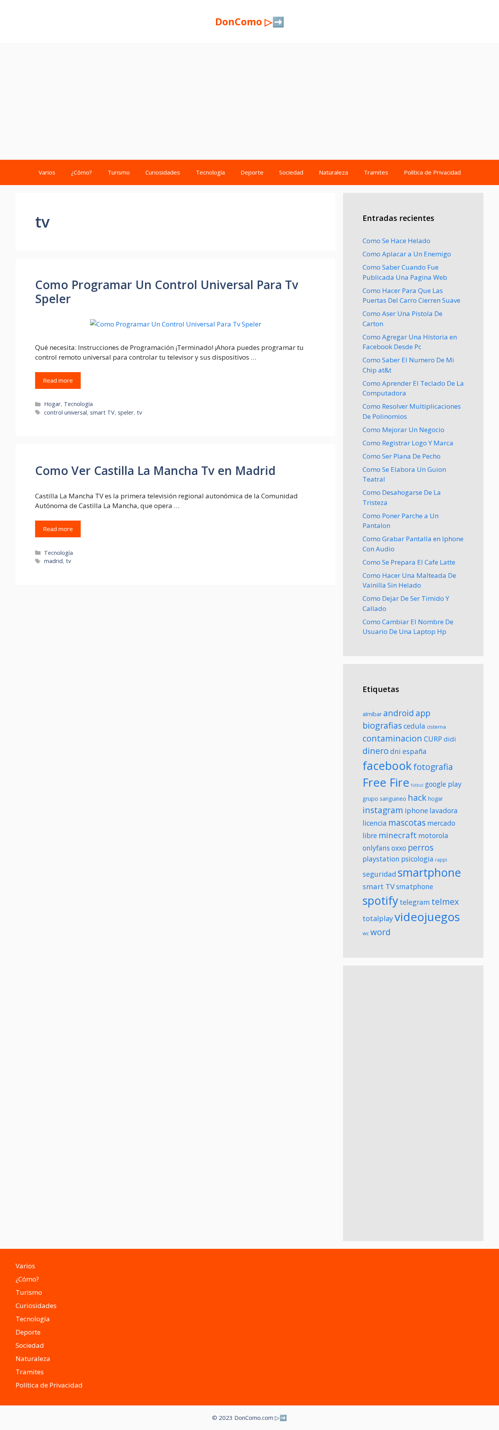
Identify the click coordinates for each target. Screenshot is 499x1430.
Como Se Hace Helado (396, 240)
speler (126, 412)
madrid (53, 561)
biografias (382, 725)
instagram (383, 810)
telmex (445, 901)
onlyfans (376, 848)
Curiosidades (162, 172)
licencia (375, 823)
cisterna (436, 726)
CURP (433, 738)
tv (139, 412)
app (423, 713)
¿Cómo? (81, 172)
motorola (433, 835)
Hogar (52, 404)
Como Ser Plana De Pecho (402, 456)
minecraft (398, 835)
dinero (376, 750)
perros (421, 847)
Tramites (376, 172)
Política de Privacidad (432, 172)
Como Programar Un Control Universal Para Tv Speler (166, 292)
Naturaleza (333, 172)
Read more (58, 380)
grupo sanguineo (384, 798)
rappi (441, 859)
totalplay (378, 918)
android (398, 713)
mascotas (407, 822)
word (380, 931)
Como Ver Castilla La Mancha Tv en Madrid (155, 470)
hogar (435, 798)
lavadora (444, 810)
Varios (47, 172)
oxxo (398, 848)
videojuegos (427, 917)
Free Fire (386, 782)
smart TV (102, 412)
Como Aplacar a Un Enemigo (407, 253)
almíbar (372, 714)
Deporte (252, 172)
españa (414, 751)
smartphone (429, 872)
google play (443, 784)
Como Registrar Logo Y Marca (408, 442)
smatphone (414, 886)
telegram (415, 902)
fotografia (433, 766)
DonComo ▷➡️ (249, 21)
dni (395, 751)
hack (417, 797)
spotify (380, 900)
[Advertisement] (249, 101)
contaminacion (392, 738)
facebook (387, 765)
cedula (414, 726)
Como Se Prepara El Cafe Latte (409, 562)
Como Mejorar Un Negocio (403, 429)
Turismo (119, 172)
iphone (416, 810)
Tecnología (210, 172)
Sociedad (291, 172)
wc (366, 933)
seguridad (379, 874)
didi (450, 738)
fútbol (417, 785)
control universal (65, 412)
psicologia (417, 858)
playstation (381, 858)
